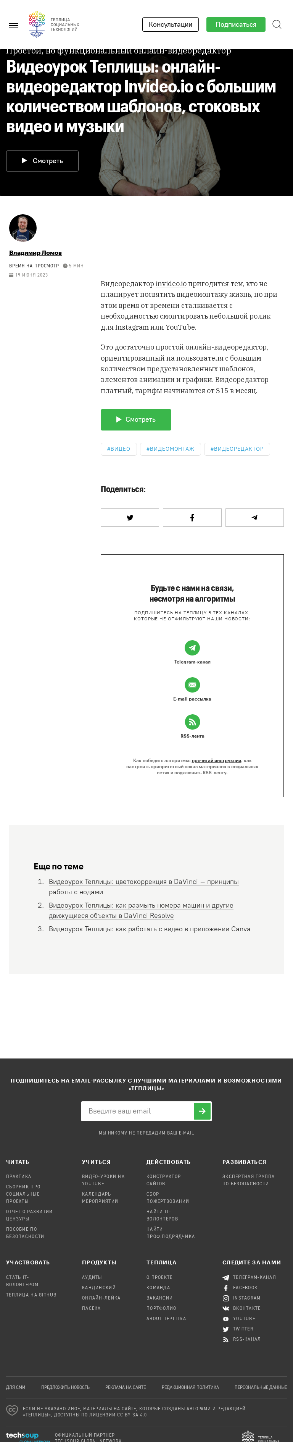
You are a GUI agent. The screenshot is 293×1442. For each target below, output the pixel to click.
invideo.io (171, 283)
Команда (158, 1288)
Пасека (91, 1308)
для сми (15, 1387)
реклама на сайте (125, 1387)
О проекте (159, 1277)
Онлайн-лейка (101, 1298)
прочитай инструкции (216, 760)
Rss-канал (247, 1339)
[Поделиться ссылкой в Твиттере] (130, 517)
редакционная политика (190, 1387)
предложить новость (65, 1387)
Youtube (244, 1319)
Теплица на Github (31, 1295)
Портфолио (161, 1308)
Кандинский (99, 1288)
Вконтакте (247, 1308)
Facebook (245, 1288)
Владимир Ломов (35, 252)
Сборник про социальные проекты (23, 1194)
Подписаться (236, 24)
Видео (120, 449)
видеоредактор (238, 449)
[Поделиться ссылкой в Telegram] (254, 517)
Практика (18, 1177)
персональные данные (261, 1387)
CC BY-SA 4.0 (132, 1415)
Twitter (243, 1329)
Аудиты (92, 1277)
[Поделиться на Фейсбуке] (192, 517)
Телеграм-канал (254, 1277)
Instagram (247, 1298)
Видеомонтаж (172, 449)
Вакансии (159, 1298)
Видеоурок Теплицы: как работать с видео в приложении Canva (150, 929)
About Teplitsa (166, 1319)
